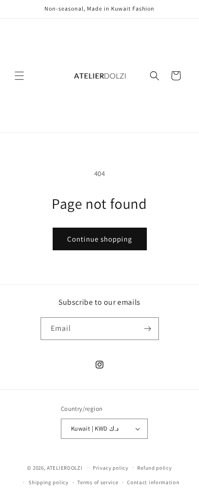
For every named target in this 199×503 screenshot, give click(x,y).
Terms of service (97, 482)
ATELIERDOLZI (64, 467)
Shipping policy (48, 482)
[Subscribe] (147, 328)
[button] (19, 75)
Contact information (153, 482)
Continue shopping (99, 239)
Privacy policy (110, 467)
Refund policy (154, 467)
